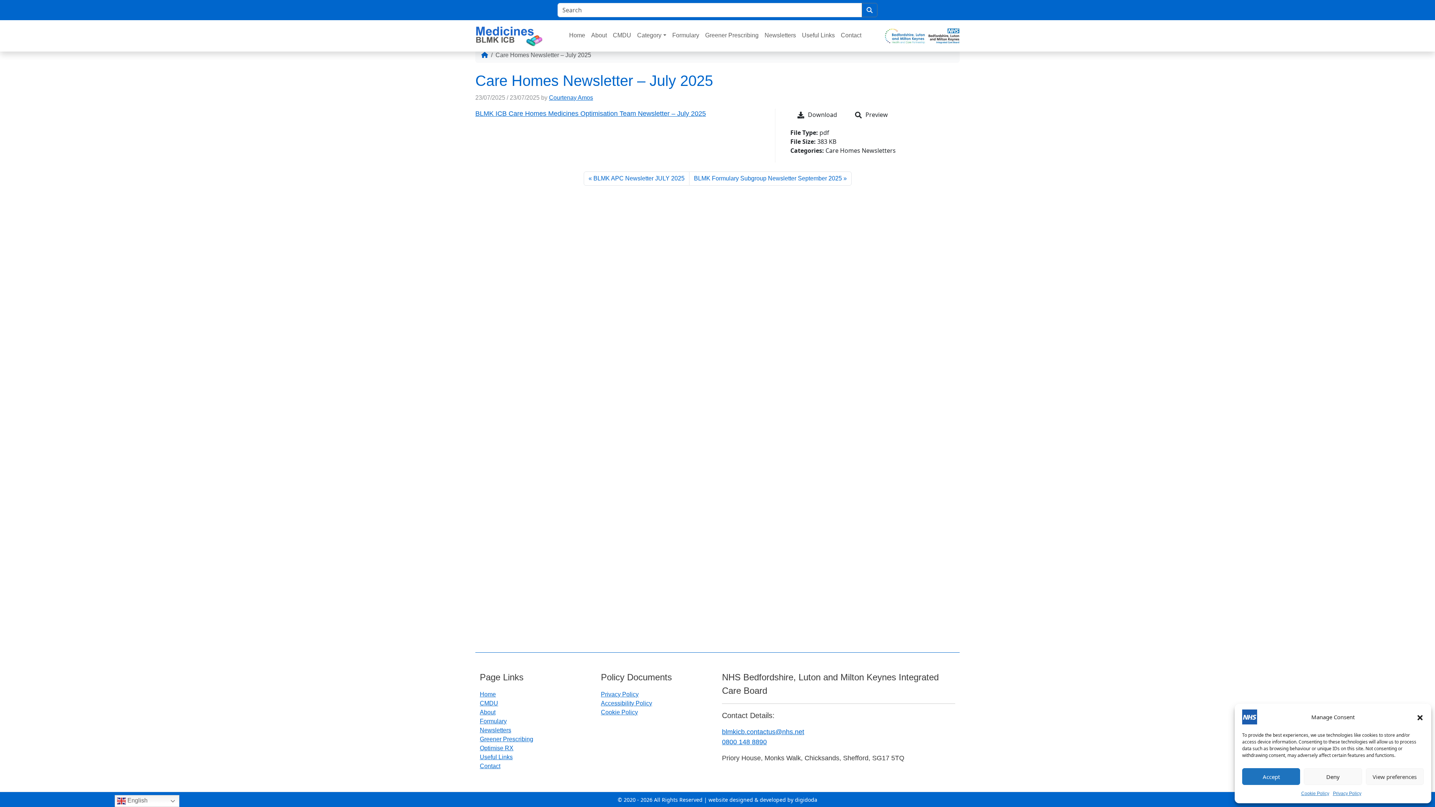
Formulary (685, 35)
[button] (1420, 717)
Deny (1333, 776)
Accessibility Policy (626, 703)
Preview (876, 115)
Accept (1271, 776)
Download (822, 115)
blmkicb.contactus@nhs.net (763, 732)
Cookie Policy (1315, 793)
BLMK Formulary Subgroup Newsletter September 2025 (768, 178)
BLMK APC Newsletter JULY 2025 (639, 178)
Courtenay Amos (571, 98)
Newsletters (780, 35)
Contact (851, 35)
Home (577, 35)
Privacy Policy (1347, 793)
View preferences (1395, 776)
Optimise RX (496, 748)
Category (649, 35)
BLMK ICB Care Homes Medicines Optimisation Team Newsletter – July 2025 (590, 113)
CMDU (622, 35)
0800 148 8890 (744, 742)
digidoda (806, 799)
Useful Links (818, 35)
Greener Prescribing (732, 35)
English (137, 800)
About (599, 35)
